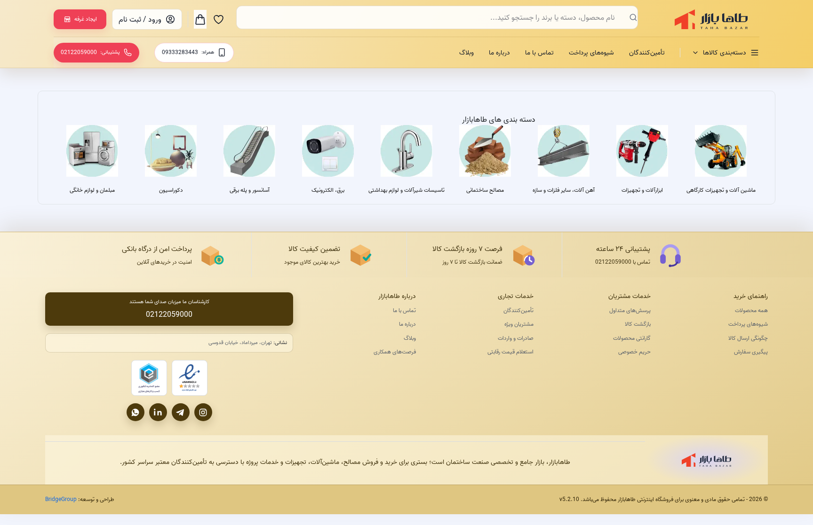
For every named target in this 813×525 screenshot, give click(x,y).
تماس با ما (539, 52)
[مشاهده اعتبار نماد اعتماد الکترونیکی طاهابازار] (189, 378)
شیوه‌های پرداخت (591, 52)
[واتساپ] (135, 412)
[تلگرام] (181, 412)
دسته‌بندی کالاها (724, 52)
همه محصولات (751, 310)
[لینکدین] (158, 412)
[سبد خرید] (200, 19)
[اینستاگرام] (203, 412)
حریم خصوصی (634, 351)
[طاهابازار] (705, 19)
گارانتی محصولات (632, 338)
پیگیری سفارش (751, 351)
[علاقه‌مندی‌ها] (218, 19)
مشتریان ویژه (518, 324)
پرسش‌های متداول (630, 310)
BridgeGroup (61, 499)
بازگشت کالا (638, 324)
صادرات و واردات (515, 338)
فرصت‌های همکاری (395, 351)
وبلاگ (466, 52)
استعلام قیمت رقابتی (510, 351)
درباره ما (499, 52)
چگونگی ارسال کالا (748, 338)
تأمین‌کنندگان (647, 52)
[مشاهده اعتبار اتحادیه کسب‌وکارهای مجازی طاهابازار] (149, 378)
